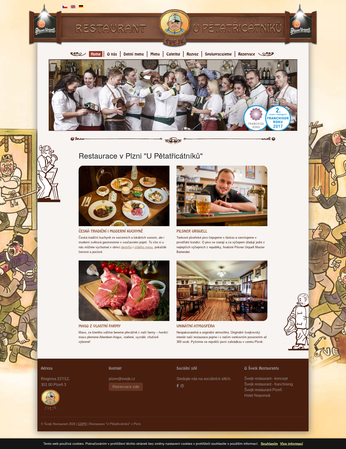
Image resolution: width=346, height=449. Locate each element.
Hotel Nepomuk (257, 395)
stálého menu (143, 247)
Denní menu (134, 53)
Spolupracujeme (218, 53)
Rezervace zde (126, 387)
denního (126, 247)
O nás (112, 53)
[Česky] (65, 6)
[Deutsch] (81, 6)
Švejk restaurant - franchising (268, 384)
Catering (173, 53)
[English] (73, 6)
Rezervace (246, 53)
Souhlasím (269, 443)
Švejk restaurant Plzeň (263, 390)
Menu (155, 53)
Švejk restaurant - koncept (266, 379)
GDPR (82, 424)
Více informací (291, 443)
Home (96, 53)
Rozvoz (192, 53)
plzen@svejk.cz (122, 379)
